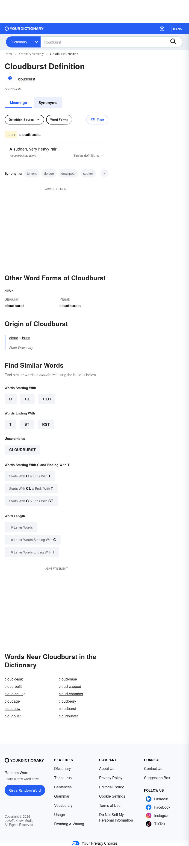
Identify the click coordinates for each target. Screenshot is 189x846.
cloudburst (22, 449)
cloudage (12, 701)
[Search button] (176, 42)
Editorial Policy (111, 787)
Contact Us (153, 768)
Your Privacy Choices (100, 843)
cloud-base (68, 679)
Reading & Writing (69, 823)
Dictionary (19, 41)
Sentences (63, 787)
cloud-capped (70, 686)
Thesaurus (63, 777)
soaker (88, 173)
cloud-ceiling (15, 693)
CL (27, 399)
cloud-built (13, 686)
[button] (162, 28)
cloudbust (13, 716)
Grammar (61, 796)
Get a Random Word (25, 790)
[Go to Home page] (24, 29)
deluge (49, 173)
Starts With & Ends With (30, 476)
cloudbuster (68, 716)
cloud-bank (14, 679)
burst (26, 337)
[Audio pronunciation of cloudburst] (9, 78)
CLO (47, 399)
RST (46, 424)
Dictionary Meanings (31, 54)
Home (9, 54)
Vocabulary (63, 805)
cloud (13, 337)
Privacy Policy (110, 777)
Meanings (18, 102)
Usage (59, 814)
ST (26, 424)
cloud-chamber (71, 693)
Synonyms (47, 102)
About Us (106, 768)
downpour (68, 173)
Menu (178, 29)
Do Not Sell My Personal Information (116, 817)
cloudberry (67, 701)
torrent (32, 173)
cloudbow (13, 708)
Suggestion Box (157, 777)
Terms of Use (110, 805)
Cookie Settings (112, 796)
